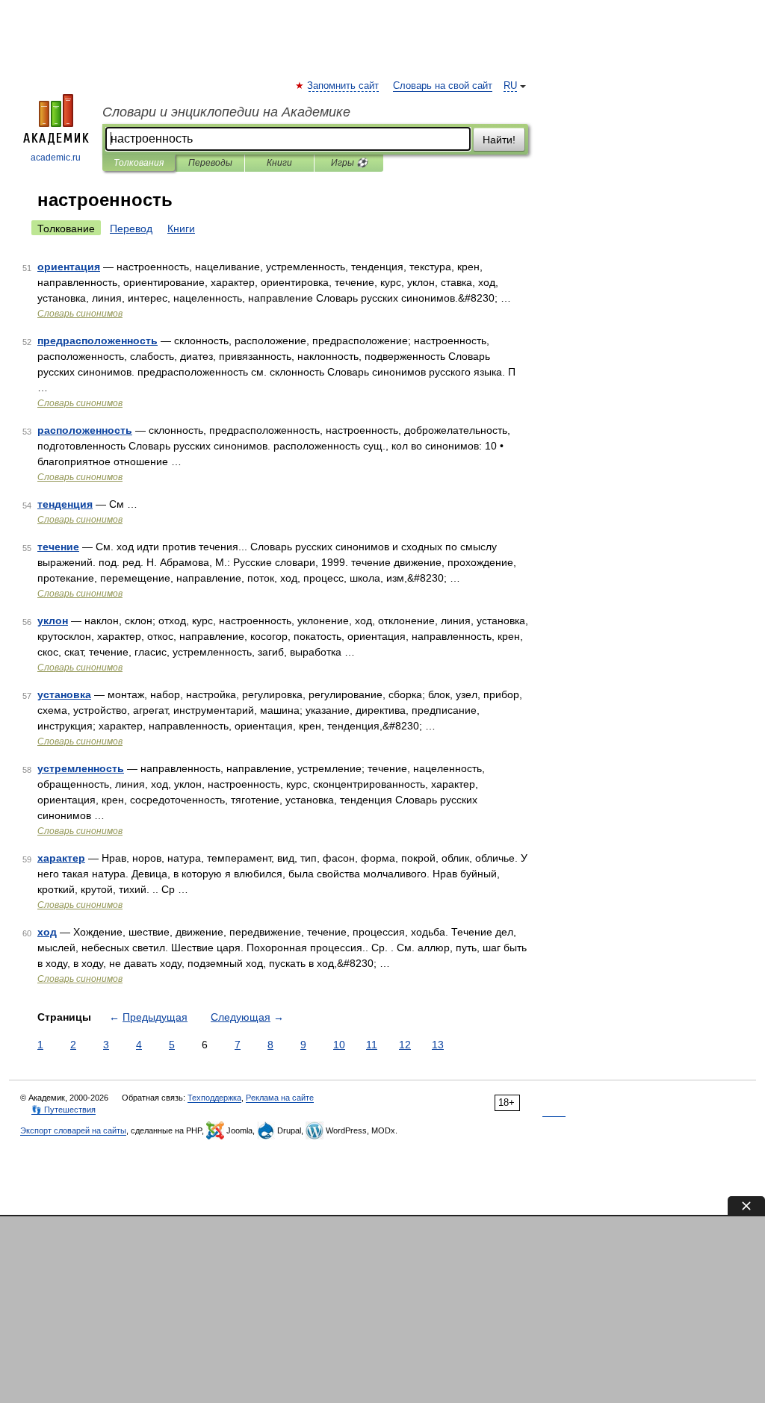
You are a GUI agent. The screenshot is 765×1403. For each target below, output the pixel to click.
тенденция (65, 504)
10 (339, 1045)
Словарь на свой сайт (442, 86)
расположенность (84, 430)
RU (510, 86)
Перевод (131, 228)
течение (58, 547)
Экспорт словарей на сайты (73, 1130)
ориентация (68, 267)
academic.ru (56, 157)
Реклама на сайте (280, 1097)
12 (405, 1045)
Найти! (499, 140)
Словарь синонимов (80, 313)
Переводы (210, 163)
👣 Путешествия (63, 1109)
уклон (52, 620)
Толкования (139, 163)
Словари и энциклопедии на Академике (226, 112)
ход (47, 932)
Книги (279, 163)
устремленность (80, 768)
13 (438, 1045)
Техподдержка (214, 1097)
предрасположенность (97, 340)
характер (61, 858)
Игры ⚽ (349, 163)
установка (64, 694)
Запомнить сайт (344, 86)
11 (371, 1045)
